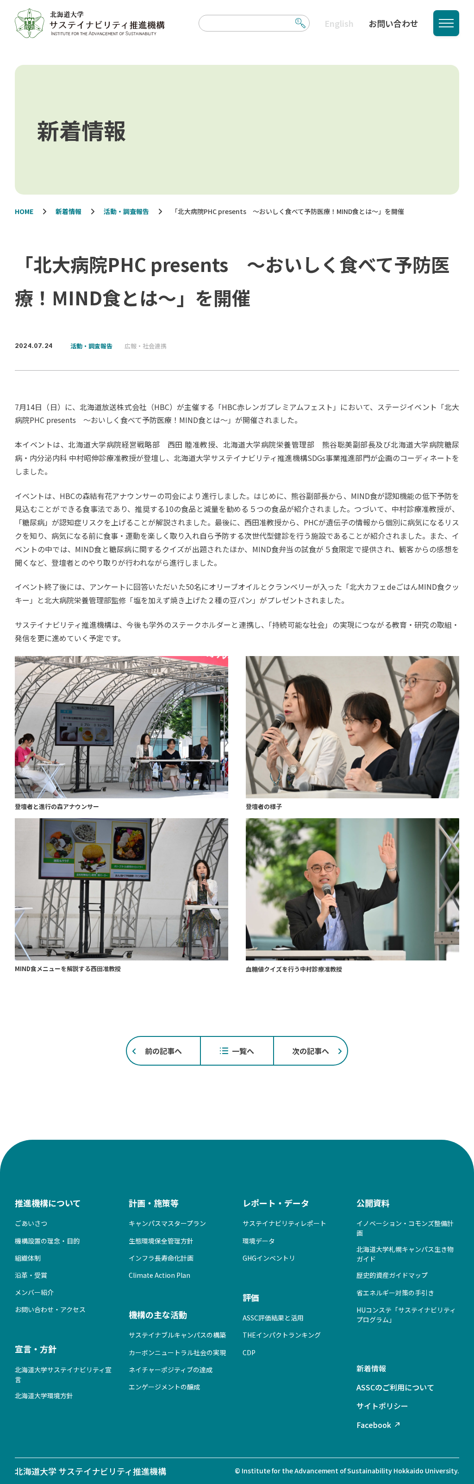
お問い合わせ (393, 23)
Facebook (373, 1424)
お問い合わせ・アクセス (50, 1309)
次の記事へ (310, 1050)
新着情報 (371, 1368)
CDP (249, 1352)
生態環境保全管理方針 (161, 1240)
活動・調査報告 (91, 345)
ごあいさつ (31, 1223)
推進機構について (48, 1203)
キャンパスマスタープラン (167, 1223)
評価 (251, 1297)
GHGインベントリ (269, 1258)
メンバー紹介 (34, 1292)
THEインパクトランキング (282, 1334)
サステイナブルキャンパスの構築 (177, 1334)
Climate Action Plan (159, 1275)
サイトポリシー (382, 1405)
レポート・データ (276, 1203)
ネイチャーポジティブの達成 (170, 1369)
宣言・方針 (35, 1349)
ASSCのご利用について (395, 1387)
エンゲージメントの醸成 (164, 1386)
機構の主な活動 (158, 1314)
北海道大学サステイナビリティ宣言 (63, 1374)
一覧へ (243, 1050)
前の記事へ (163, 1050)
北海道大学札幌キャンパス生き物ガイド (405, 1253)
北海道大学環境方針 (44, 1395)
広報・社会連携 (146, 345)
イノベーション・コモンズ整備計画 (405, 1228)
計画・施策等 (154, 1203)
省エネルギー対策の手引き (395, 1292)
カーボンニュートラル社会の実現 (177, 1352)
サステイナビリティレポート (284, 1223)
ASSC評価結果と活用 (273, 1317)
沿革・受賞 (31, 1275)
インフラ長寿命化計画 (161, 1258)
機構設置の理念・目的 (47, 1240)
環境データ (259, 1240)
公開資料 (373, 1203)
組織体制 (28, 1258)
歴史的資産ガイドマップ (392, 1275)
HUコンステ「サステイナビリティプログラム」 (406, 1314)
